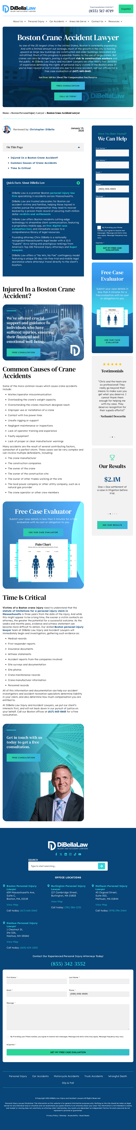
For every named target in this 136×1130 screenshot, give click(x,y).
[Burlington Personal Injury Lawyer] (48, 885)
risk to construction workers (94, 58)
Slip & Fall (68, 1082)
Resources (114, 21)
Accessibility (73, 1116)
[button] (108, 513)
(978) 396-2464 (117, 910)
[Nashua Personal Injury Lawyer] (4, 923)
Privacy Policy (52, 1116)
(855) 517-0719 (101, 11)
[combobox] (62, 866)
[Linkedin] (65, 854)
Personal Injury (36, 21)
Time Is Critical (21, 168)
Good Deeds (84, 1116)
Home (6, 113)
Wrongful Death (117, 1076)
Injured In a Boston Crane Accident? (34, 157)
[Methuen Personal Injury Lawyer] (93, 885)
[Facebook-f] (56, 854)
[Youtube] (79, 854)
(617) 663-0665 (82, 71)
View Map (12, 904)
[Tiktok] (75, 854)
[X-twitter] (61, 854)
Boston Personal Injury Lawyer (27, 113)
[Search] (101, 866)
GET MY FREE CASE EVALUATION (112, 249)
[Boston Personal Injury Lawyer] (4, 885)
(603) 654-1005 (29, 947)
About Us (18, 21)
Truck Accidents (93, 1076)
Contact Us (97, 21)
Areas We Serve (77, 21)
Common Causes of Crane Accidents (34, 162)
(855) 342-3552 (68, 963)
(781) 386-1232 (73, 907)
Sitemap (63, 1116)
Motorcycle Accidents (66, 1076)
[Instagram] (70, 854)
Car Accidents (57, 21)
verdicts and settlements (35, 214)
